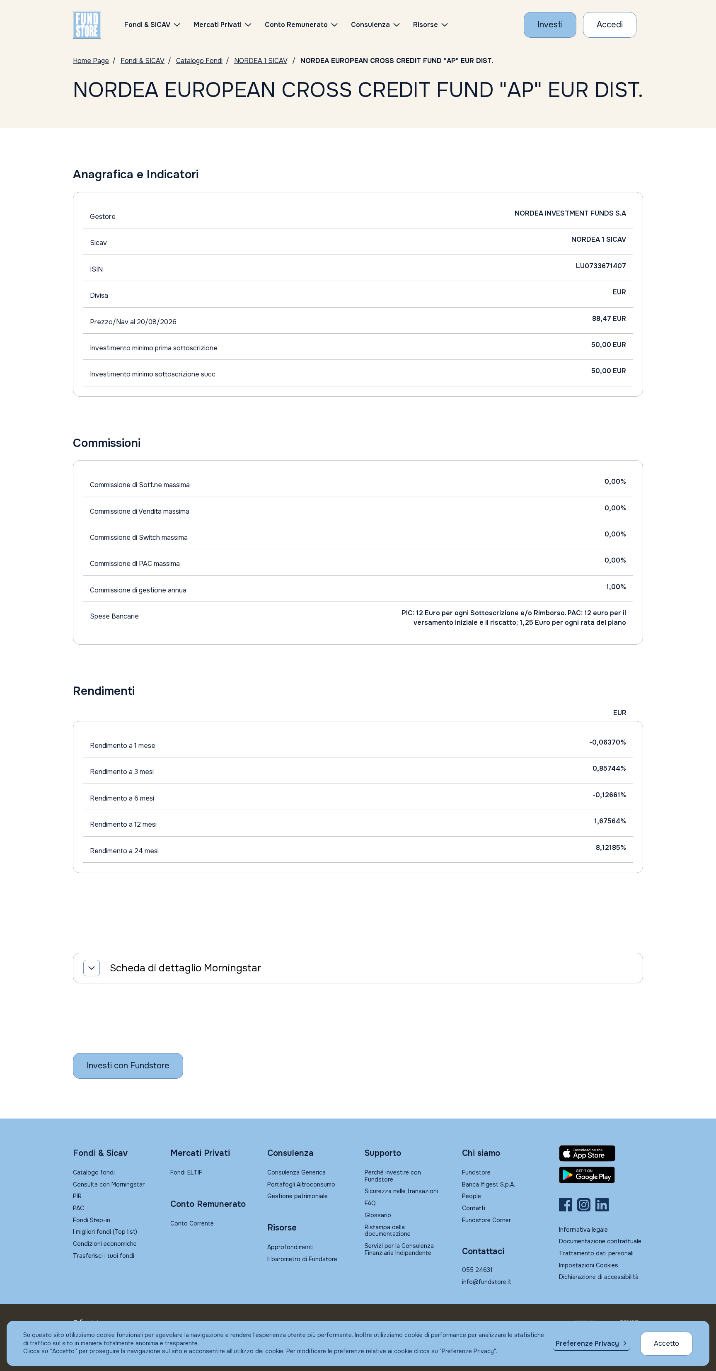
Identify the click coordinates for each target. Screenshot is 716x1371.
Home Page (91, 60)
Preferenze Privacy (587, 1343)
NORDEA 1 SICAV (260, 60)
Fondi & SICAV (142, 60)
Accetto (666, 1343)
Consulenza (370, 24)
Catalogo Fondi (199, 60)
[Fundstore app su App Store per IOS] (601, 1153)
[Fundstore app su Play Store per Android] (601, 1175)
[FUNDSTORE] (87, 25)
